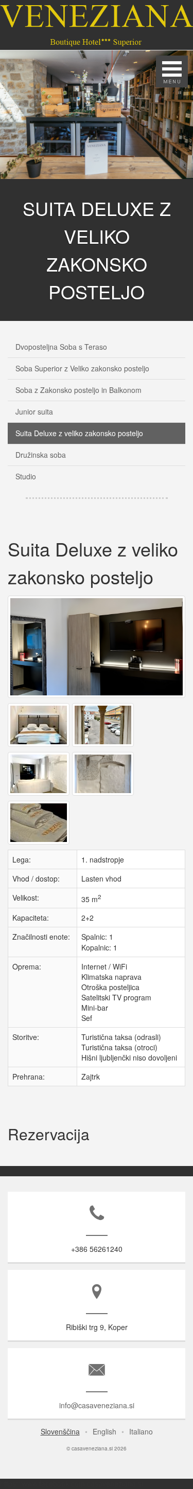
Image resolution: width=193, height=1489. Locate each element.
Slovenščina (60, 1431)
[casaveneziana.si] (98, 697)
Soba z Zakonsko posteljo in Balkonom (78, 390)
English (104, 1431)
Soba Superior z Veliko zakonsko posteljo (82, 368)
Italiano (141, 1431)
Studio (25, 476)
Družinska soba (40, 455)
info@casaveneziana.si (96, 1405)
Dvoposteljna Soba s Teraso (61, 347)
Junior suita (34, 411)
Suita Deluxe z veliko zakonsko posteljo (79, 433)
